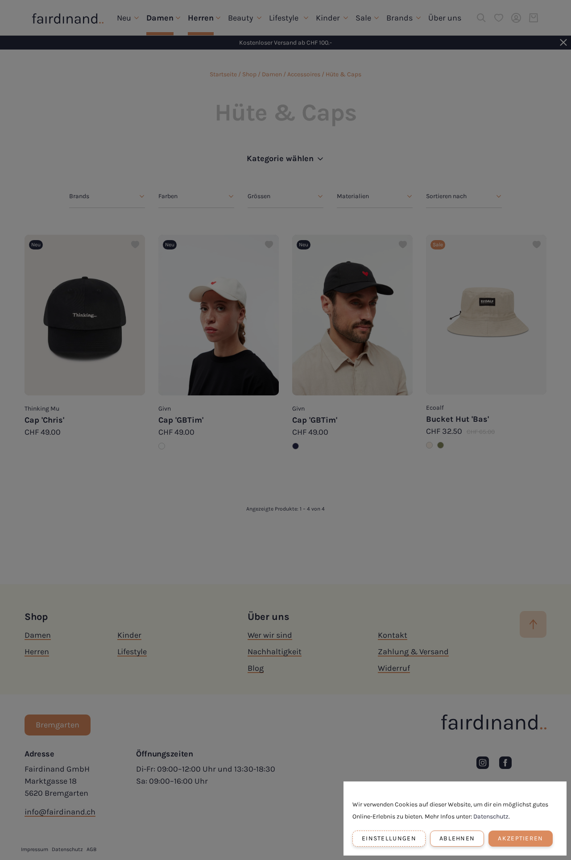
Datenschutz (491, 816)
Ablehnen (457, 838)
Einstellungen (389, 838)
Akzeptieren (520, 838)
